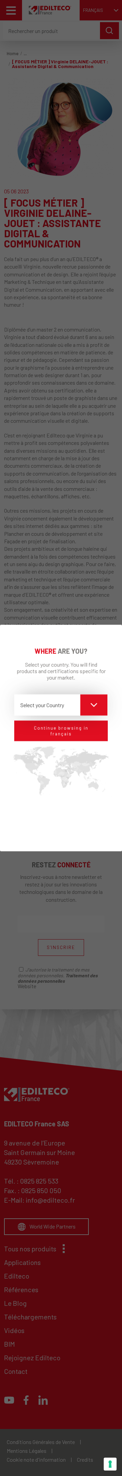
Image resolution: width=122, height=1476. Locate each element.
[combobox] (61, 704)
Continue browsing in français (61, 730)
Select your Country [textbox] (42, 704)
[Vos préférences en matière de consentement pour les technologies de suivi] (110, 1464)
